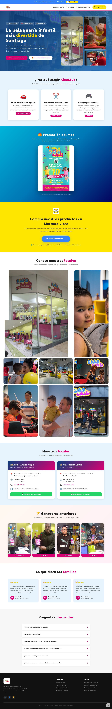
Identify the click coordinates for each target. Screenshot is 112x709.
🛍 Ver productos (99, 7)
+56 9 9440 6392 (19, 485)
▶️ (13, 697)
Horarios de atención (62, 690)
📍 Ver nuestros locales (16, 58)
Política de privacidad (54, 705)
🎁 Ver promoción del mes (41, 58)
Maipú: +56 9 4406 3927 (91, 682)
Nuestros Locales (58, 7)
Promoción (70, 7)
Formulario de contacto (90, 688)
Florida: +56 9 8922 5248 (91, 685)
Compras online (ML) (90, 690)
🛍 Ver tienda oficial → (56, 238)
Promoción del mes (61, 685)
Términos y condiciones (67, 705)
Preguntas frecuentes (83, 7)
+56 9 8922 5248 (68, 485)
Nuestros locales (60, 682)
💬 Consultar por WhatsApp (31, 494)
